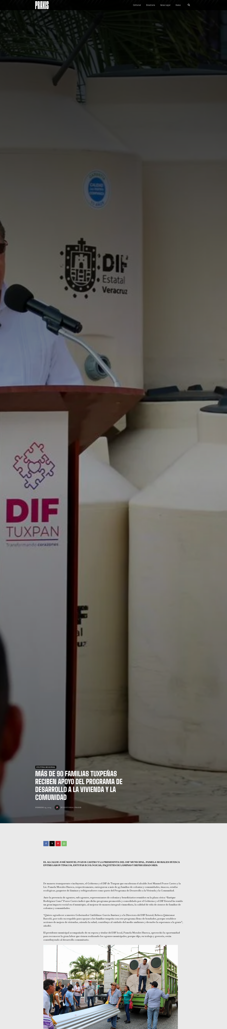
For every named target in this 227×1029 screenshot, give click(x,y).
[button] (189, 5)
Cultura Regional (45, 767)
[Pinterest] (58, 843)
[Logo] (42, 5)
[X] (52, 843)
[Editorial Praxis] (58, 807)
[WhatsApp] (64, 843)
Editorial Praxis (72, 807)
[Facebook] (46, 843)
